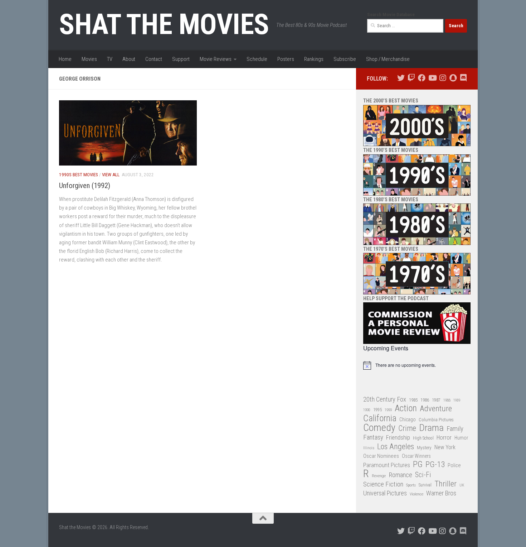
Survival (425, 485)
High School (423, 438)
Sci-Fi (423, 475)
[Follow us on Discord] (463, 78)
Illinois (368, 448)
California (379, 418)
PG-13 (435, 465)
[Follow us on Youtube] (432, 78)
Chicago (407, 419)
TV (109, 59)
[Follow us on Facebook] (421, 78)
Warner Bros (441, 493)
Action (406, 408)
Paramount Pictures (386, 465)
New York (445, 447)
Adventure (436, 409)
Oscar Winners (416, 456)
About (128, 59)
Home (65, 59)
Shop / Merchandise (388, 59)
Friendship (398, 437)
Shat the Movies (164, 24)
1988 (446, 400)
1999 (388, 410)
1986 (424, 400)
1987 (436, 400)
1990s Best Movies (78, 174)
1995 (377, 409)
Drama (431, 428)
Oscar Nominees (381, 456)
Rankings (313, 59)
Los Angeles (395, 446)
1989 (457, 400)
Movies (89, 59)
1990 (366, 410)
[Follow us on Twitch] (411, 78)
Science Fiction (383, 484)
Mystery (424, 447)
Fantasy (373, 437)
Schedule (257, 59)
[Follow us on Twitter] (401, 78)
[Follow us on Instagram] (442, 78)
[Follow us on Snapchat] (453, 78)
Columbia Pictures (436, 419)
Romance (400, 475)
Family (455, 429)
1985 (413, 400)
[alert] (417, 365)
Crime (407, 428)
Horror (444, 437)
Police (454, 465)
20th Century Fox (384, 399)
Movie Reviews (216, 59)
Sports (411, 485)
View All (111, 174)
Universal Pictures (385, 493)
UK (461, 485)
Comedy (379, 428)
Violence (416, 493)
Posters (285, 59)
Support (181, 59)
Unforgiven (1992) (84, 185)
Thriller (445, 484)
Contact (153, 59)
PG (418, 464)
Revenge (379, 475)
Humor (461, 438)
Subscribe (344, 59)
